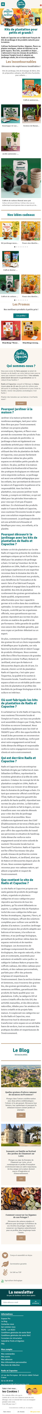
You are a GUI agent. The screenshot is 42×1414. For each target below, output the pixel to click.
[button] (7, 4)
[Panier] (40, 4)
